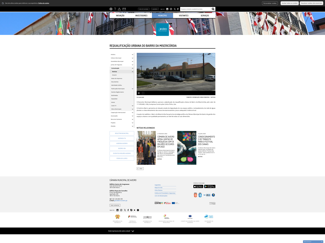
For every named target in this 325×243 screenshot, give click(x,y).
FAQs (115, 9)
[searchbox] (197, 9)
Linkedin (167, 9)
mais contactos (115, 205)
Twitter (175, 9)
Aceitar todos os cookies (289, 3)
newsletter (155, 9)
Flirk (138, 210)
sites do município (143, 9)
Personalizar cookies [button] (270, 3)
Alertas (119, 9)
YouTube (134, 210)
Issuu (131, 210)
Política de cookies (43, 3)
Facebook (177, 9)
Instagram (171, 9)
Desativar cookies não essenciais (311, 3)
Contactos (124, 9)
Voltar (141, 168)
